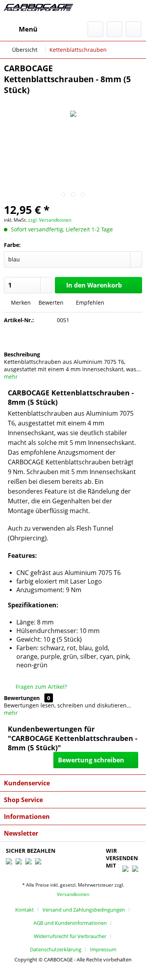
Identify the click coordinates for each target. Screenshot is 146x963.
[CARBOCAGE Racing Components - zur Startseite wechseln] (38, 11)
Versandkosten (73, 894)
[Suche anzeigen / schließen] (95, 29)
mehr (11, 376)
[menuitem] (20, 29)
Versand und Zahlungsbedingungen (83, 909)
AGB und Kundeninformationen (70, 922)
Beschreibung (22, 354)
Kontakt (24, 909)
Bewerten (51, 302)
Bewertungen (22, 698)
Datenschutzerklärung (55, 949)
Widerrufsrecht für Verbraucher (70, 936)
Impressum (103, 949)
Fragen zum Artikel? (40, 686)
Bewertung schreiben (91, 760)
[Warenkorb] (133, 29)
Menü (28, 29)
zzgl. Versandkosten (49, 220)
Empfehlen (89, 302)
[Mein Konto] (114, 29)
